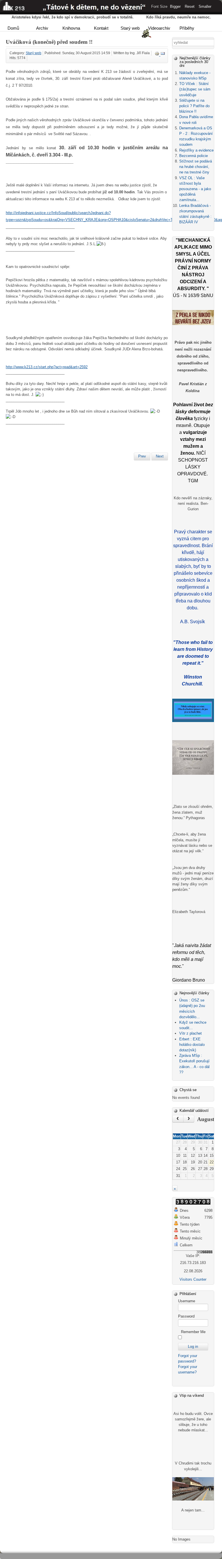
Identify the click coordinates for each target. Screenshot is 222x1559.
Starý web (130, 28)
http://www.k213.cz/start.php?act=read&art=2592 (47, 367)
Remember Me (193, 1332)
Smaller (205, 6)
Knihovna (71, 28)
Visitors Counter (193, 1279)
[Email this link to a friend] (162, 54)
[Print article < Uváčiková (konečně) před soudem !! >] (157, 54)
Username (186, 1301)
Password (186, 1316)
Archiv (42, 28)
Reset (190, 6)
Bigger (175, 6)
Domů (13, 28)
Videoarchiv (159, 28)
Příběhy (187, 28)
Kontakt (101, 28)
